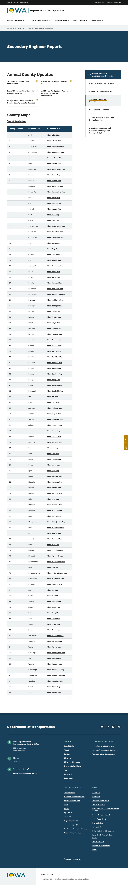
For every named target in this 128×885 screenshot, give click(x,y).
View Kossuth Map (54, 442)
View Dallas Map (53, 272)
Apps (66, 804)
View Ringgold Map (54, 584)
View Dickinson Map (55, 300)
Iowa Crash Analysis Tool (102, 836)
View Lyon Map (53, 471)
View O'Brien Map (54, 533)
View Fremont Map (54, 334)
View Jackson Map (54, 408)
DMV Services (69, 792)
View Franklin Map (54, 328)
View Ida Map (52, 397)
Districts (67, 758)
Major (70, 821)
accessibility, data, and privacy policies (75, 879)
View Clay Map (53, 249)
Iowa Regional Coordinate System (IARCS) (105, 809)
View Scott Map (53, 596)
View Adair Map (53, 135)
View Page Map (53, 545)
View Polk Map (53, 567)
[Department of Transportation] (17, 10)
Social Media (69, 746)
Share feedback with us (23, 774)
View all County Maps (16, 121)
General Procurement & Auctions (105, 750)
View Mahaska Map (54, 482)
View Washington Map (56, 653)
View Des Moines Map (56, 294)
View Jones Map (53, 431)
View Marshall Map (54, 493)
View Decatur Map (54, 283)
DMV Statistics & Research (103, 831)
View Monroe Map (54, 516)
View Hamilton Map (55, 357)
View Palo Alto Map (55, 550)
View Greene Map (54, 340)
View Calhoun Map (54, 203)
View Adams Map (54, 141)
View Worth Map (53, 687)
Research (96, 796)
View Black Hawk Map (56, 169)
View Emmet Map (54, 311)
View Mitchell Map (54, 505)
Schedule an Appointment (74, 796)
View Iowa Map (53, 402)
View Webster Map (54, 664)
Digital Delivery (98, 823)
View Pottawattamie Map (57, 573)
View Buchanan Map (55, 186)
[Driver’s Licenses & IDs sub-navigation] (26, 20)
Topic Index (68, 778)
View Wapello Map (54, 641)
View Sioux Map (53, 607)
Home (12, 28)
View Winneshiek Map (56, 675)
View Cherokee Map (55, 232)
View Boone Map (53, 175)
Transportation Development (103, 754)
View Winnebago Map (55, 670)
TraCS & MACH (98, 841)
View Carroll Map (54, 209)
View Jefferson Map (55, 419)
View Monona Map (54, 510)
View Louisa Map (54, 459)
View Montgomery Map (56, 522)
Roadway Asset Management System (40, 28)
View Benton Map (54, 163)
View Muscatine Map (55, 527)
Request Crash (100, 815)
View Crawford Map (55, 266)
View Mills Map (53, 499)
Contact (67, 754)
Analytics (21, 28)
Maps (94, 849)
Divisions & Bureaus (72, 762)
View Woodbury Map (55, 681)
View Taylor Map (53, 624)
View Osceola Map (54, 539)
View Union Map (53, 630)
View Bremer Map (54, 181)
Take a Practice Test (72, 800)
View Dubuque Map (54, 306)
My (67, 813)
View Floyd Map (53, 323)
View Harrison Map (54, 374)
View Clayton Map (54, 254)
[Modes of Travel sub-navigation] (68, 20)
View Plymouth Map (55, 556)
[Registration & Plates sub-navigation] (49, 20)
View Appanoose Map (55, 152)
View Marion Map (54, 488)
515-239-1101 (17, 761)
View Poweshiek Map (55, 579)
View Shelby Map (54, 601)
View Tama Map (53, 618)
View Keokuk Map (54, 436)
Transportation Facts (100, 800)
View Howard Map (54, 385)
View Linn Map (53, 454)
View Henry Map (53, 380)
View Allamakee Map (55, 146)
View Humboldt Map (55, 391)
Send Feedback (47, 875)
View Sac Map (52, 590)
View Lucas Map (53, 465)
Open (98, 819)
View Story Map (53, 613)
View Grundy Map (54, 345)
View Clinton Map (54, 260)
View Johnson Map (54, 425)
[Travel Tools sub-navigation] (102, 20)
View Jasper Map (54, 414)
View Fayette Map (54, 317)
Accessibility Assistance (73, 833)
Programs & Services (114, 2)
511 (66, 817)
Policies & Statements (101, 845)
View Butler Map (53, 198)
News (66, 770)
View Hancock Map (54, 363)
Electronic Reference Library (75, 829)
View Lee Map (52, 448)
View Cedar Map (53, 220)
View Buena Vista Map (56, 192)
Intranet (69, 825)
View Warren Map (54, 647)
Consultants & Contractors (103, 746)
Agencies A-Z (99, 2)
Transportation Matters (73, 766)
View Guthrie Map (54, 351)
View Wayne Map (54, 658)
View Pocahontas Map (56, 562)
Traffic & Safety (98, 804)
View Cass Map (53, 215)
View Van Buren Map (55, 636)
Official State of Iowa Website (17, 2)
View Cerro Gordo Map (56, 226)
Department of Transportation (47, 10)
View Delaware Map (55, 289)
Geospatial (96, 827)
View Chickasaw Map (55, 237)
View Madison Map (54, 476)
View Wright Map (54, 692)
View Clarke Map (53, 243)
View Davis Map (53, 277)
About (66, 750)
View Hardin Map (54, 368)
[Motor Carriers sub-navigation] (86, 20)
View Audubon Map (54, 158)
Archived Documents (72, 859)
